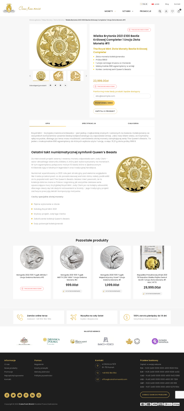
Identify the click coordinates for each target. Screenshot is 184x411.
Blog (167, 4)
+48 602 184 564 (109, 373)
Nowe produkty (10, 368)
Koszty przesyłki (41, 368)
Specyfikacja (89, 123)
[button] (30, 76)
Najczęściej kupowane (14, 375)
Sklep (44, 20)
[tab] (47, 123)
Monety (109, 11)
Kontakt (177, 4)
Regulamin (39, 364)
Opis (47, 123)
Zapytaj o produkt (105, 111)
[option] (58, 46)
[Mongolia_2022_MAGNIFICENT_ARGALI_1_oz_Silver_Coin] (32, 272)
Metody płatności (42, 372)
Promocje (145, 11)
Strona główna (35, 20)
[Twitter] (55, 85)
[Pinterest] (60, 85)
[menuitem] (110, 13)
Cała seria (133, 123)
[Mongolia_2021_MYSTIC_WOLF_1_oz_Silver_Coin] (72, 272)
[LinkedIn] (65, 85)
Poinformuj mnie (104, 103)
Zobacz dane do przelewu (154, 395)
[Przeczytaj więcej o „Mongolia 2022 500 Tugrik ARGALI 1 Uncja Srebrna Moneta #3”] (27, 299)
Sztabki (126, 11)
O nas (7, 364)
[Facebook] (50, 85)
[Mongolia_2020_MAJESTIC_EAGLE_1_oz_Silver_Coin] (112, 272)
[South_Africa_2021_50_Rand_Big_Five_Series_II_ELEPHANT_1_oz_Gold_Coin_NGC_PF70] (152, 272)
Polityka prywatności (43, 375)
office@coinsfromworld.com (114, 379)
